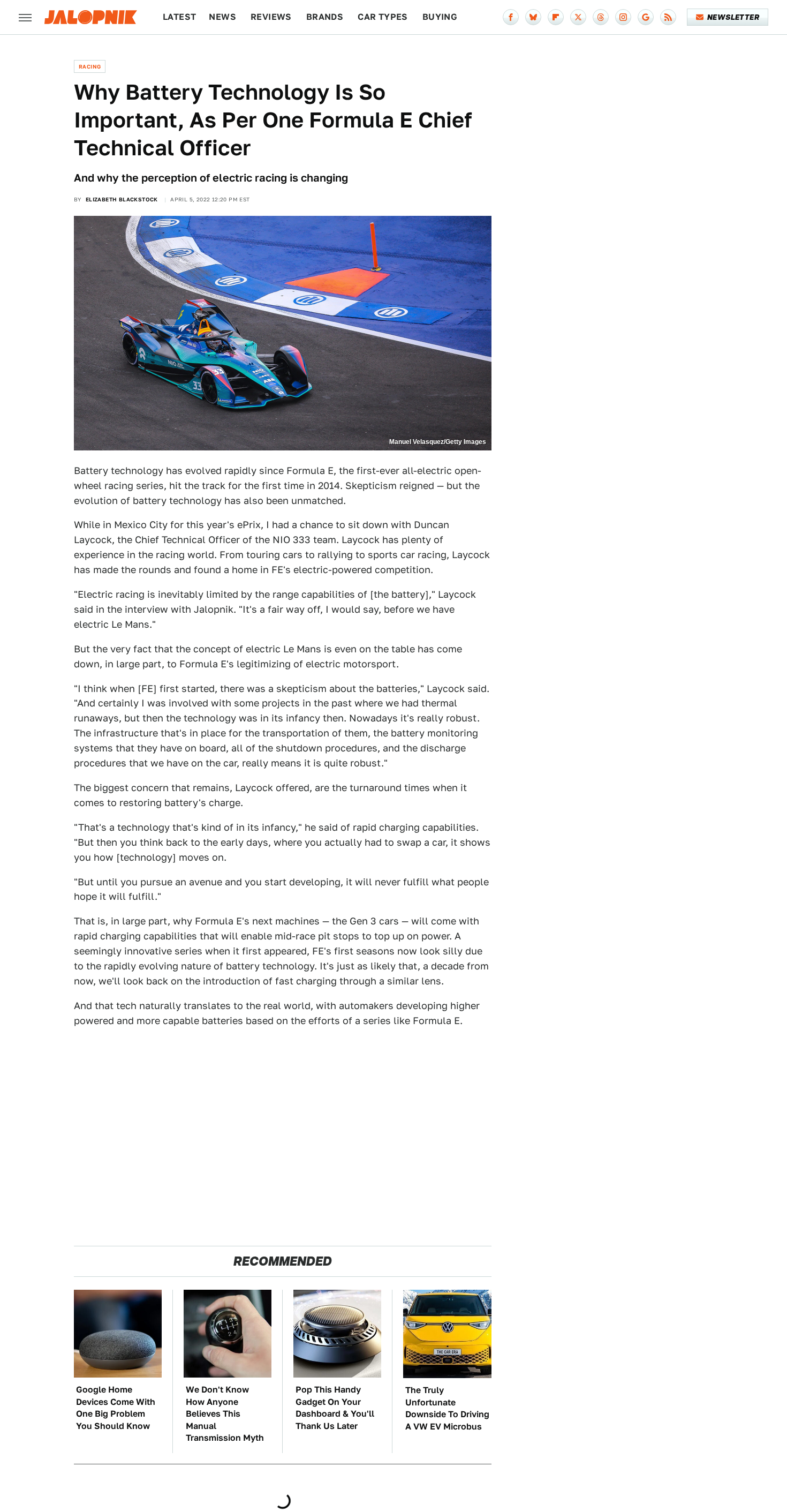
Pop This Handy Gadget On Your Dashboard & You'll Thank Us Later (335, 1408)
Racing (90, 66)
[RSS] (668, 17)
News (222, 17)
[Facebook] (511, 17)
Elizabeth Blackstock (122, 199)
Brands (324, 17)
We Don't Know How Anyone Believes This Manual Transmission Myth (225, 1414)
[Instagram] (623, 17)
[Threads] (601, 17)
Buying (439, 17)
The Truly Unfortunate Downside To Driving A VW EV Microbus (447, 1408)
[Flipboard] (556, 17)
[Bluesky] (533, 17)
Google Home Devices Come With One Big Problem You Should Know (115, 1408)
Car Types (383, 17)
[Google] (646, 17)
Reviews (271, 17)
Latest (179, 17)
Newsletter (733, 17)
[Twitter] (578, 17)
